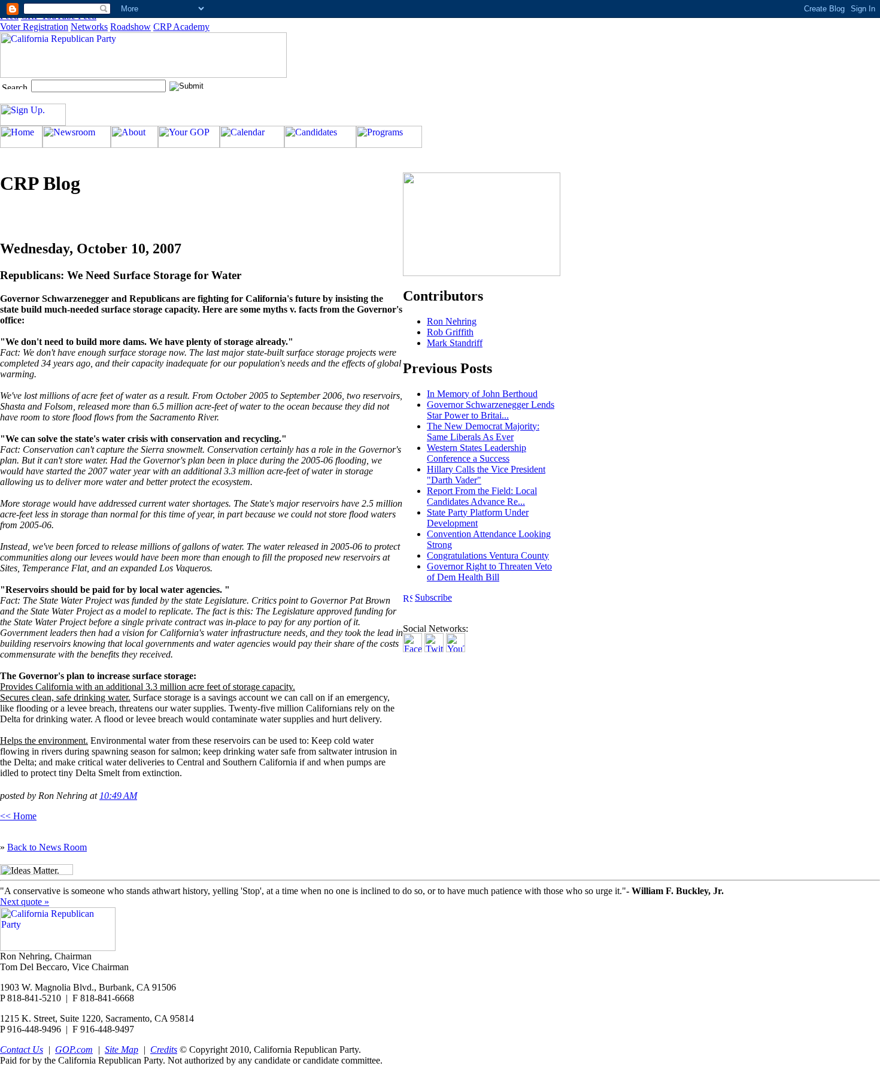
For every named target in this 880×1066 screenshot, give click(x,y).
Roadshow (130, 27)
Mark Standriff (455, 343)
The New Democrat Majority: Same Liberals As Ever (483, 431)
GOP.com (74, 1049)
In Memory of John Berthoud (482, 394)
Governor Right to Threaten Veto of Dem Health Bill (489, 571)
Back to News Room (47, 847)
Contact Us (21, 1049)
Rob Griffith (450, 332)
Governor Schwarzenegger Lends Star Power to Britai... (490, 409)
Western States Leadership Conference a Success (476, 453)
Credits (163, 1049)
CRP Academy (181, 27)
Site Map (121, 1049)
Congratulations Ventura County (488, 555)
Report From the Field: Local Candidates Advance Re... (482, 496)
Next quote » (24, 902)
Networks (89, 27)
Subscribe (433, 597)
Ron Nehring (452, 321)
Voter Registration (34, 27)
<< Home (18, 816)
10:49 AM (118, 796)
